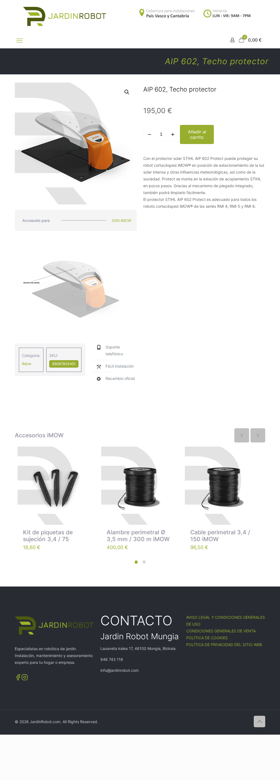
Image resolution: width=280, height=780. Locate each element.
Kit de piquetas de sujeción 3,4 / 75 (48, 536)
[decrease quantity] (149, 134)
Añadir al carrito (197, 134)
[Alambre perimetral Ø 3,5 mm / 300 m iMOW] (140, 486)
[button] (127, 92)
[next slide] (257, 435)
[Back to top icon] (259, 721)
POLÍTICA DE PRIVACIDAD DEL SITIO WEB (224, 644)
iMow (26, 363)
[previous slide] (241, 435)
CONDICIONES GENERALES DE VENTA (221, 631)
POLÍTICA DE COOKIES (207, 637)
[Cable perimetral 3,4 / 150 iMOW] (224, 486)
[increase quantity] (172, 134)
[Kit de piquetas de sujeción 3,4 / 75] (57, 486)
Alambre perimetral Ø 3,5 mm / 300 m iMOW (138, 536)
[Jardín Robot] (64, 16)
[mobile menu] (19, 40)
